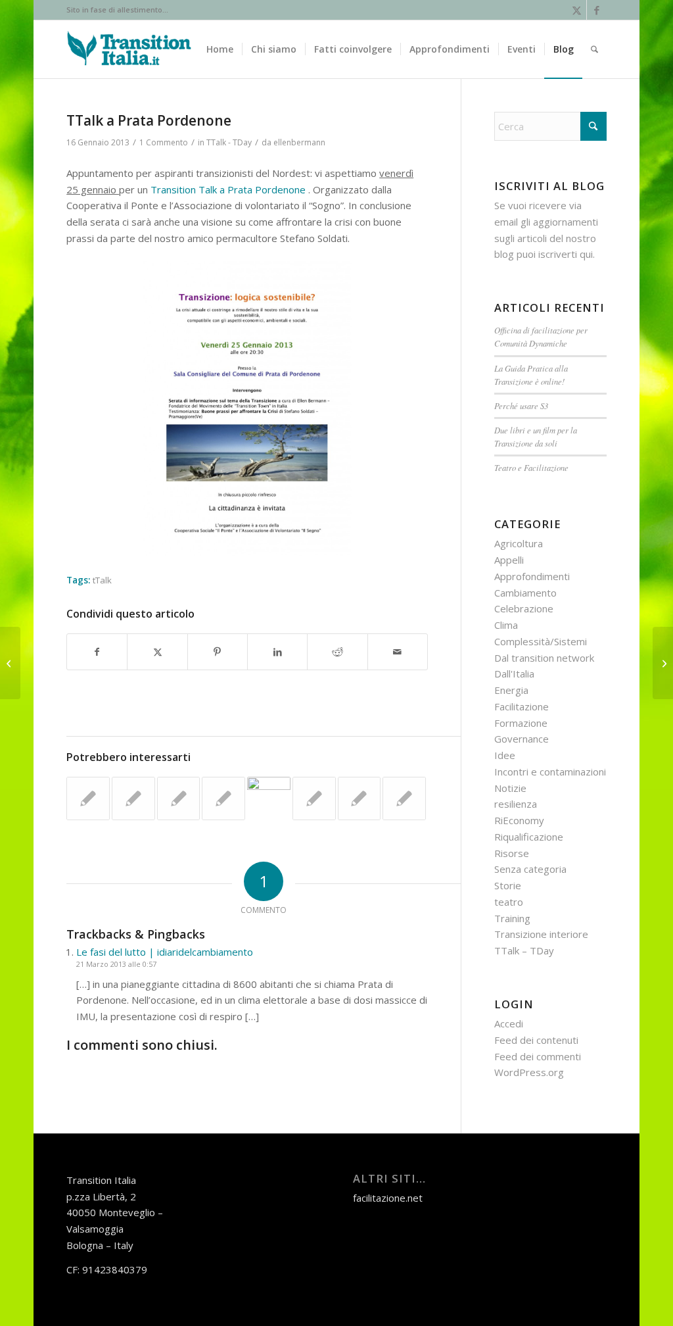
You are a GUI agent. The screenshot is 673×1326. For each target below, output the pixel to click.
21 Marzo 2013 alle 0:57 (116, 964)
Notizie (510, 788)
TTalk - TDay (229, 142)
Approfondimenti (532, 576)
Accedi (508, 1023)
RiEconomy (519, 820)
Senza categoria (530, 868)
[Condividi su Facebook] (97, 652)
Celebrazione (523, 608)
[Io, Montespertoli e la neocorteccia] (10, 663)
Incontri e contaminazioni (550, 771)
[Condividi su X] (157, 652)
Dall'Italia (514, 673)
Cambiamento (525, 592)
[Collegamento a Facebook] (597, 10)
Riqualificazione (528, 836)
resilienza (515, 803)
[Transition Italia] (129, 49)
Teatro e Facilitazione (531, 467)
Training (512, 918)
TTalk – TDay (524, 950)
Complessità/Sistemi (540, 641)
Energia (511, 690)
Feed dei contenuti (536, 1039)
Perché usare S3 (521, 405)
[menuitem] (220, 49)
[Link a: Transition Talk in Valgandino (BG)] (268, 798)
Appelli (509, 559)
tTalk (102, 580)
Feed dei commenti (537, 1056)
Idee (504, 755)
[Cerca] (594, 49)
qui (586, 253)
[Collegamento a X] (576, 10)
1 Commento (163, 142)
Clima (506, 624)
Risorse (511, 853)
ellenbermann (299, 142)
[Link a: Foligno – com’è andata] (314, 798)
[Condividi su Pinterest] (217, 652)
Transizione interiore (541, 934)
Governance (521, 738)
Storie (507, 885)
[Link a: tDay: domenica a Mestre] (178, 798)
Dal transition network (544, 657)
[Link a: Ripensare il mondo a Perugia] (359, 798)
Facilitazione (521, 706)
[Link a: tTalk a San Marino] (88, 798)
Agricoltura (518, 543)
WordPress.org (529, 1072)
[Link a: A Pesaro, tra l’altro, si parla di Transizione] (223, 798)
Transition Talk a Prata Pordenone (228, 189)
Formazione (520, 722)
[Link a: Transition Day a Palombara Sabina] (404, 798)
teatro (508, 901)
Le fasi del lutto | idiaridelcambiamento (164, 951)
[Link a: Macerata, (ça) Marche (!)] (133, 798)
